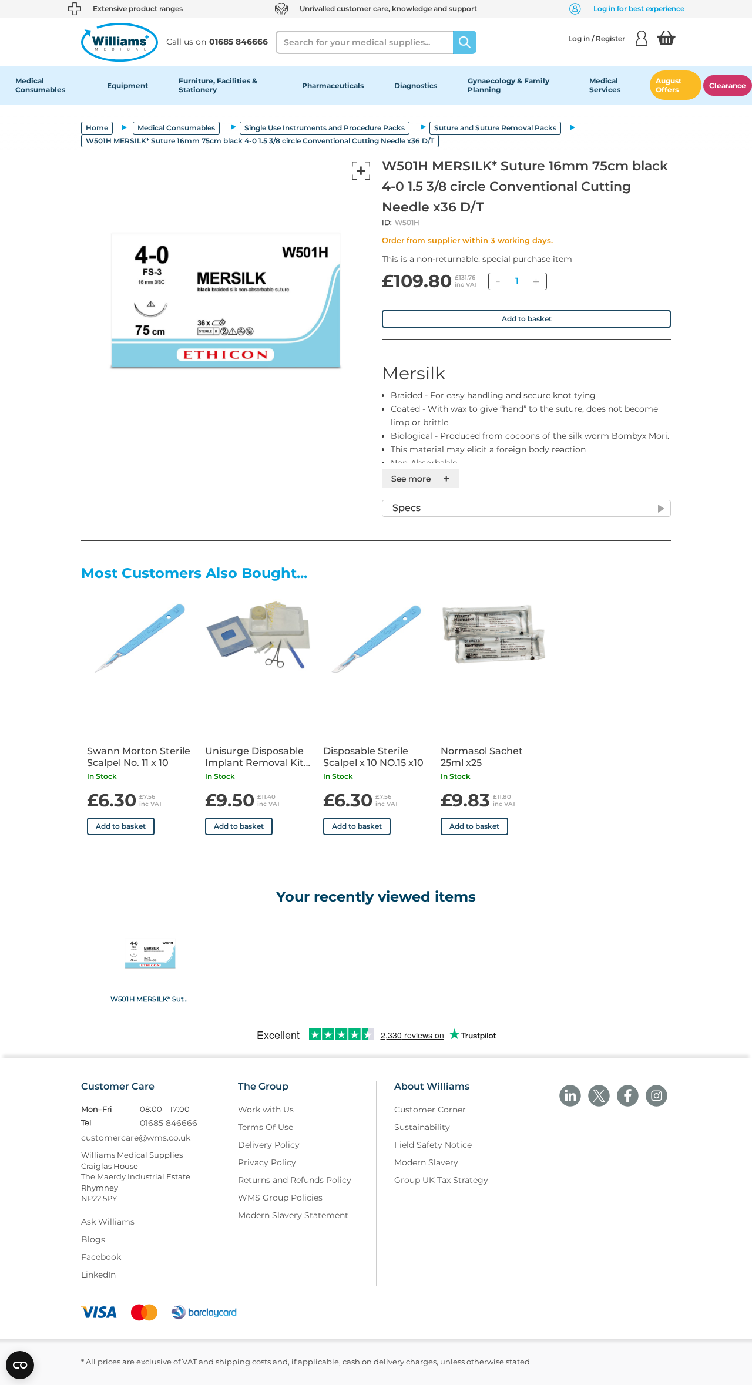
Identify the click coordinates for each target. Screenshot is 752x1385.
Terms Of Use (265, 1127)
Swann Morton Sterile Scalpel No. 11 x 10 (138, 756)
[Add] (536, 281)
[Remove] (497, 281)
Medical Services (604, 85)
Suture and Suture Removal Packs (495, 127)
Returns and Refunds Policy (294, 1180)
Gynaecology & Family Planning (508, 85)
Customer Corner (430, 1109)
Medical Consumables (40, 85)
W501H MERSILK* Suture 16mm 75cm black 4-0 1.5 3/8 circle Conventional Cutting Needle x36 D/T (150, 998)
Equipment (127, 85)
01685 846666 (168, 1123)
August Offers (669, 85)
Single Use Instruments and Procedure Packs (324, 127)
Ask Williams (108, 1221)
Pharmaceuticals (333, 85)
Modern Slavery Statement (293, 1215)
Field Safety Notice (433, 1144)
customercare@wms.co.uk (135, 1137)
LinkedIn (98, 1274)
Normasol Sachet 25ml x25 (482, 756)
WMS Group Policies (280, 1197)
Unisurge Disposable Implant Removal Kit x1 (254, 757)
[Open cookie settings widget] (20, 1365)
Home (97, 127)
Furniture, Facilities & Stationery (218, 85)
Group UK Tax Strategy (441, 1180)
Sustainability (422, 1127)
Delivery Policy (269, 1144)
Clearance (727, 85)
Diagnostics (415, 85)
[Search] (464, 42)
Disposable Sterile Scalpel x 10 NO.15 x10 (373, 756)
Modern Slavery (426, 1162)
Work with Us (266, 1109)
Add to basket (527, 318)
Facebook (101, 1257)
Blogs (93, 1239)
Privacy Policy (267, 1162)
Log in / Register (596, 38)
